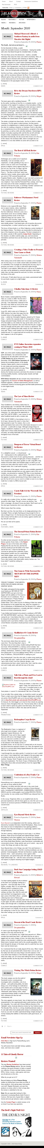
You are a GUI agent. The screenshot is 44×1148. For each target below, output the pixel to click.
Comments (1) (39, 864)
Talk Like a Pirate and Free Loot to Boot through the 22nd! (28, 676)
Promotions (6, 715)
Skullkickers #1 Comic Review (26, 632)
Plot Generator (6, 4)
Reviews (12, 23)
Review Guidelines (13, 1064)
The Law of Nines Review (24, 396)
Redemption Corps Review (24, 719)
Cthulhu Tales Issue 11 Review (26, 288)
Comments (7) (39, 917)
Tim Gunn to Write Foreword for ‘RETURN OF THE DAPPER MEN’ (27, 573)
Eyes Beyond (5, 823)
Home (4, 1)
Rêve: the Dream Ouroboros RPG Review (27, 92)
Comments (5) (39, 284)
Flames (39, 42)
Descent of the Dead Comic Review (28, 922)
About (11, 1)
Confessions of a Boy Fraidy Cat (26, 774)
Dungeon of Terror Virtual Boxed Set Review (27, 446)
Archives (22, 23)
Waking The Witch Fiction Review (27, 970)
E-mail (25, 7)
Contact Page (10, 1102)
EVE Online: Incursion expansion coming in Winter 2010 (27, 345)
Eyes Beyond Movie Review (25, 814)
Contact (18, 1)
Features (12, 19)
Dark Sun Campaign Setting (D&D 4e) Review (28, 871)
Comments (18, 7)
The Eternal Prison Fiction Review (27, 531)
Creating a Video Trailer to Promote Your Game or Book (28, 251)
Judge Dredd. (27, 234)
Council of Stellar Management (22, 380)
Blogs (3, 19)
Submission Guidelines (31, 1)
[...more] (4, 83)
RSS (15, 4)
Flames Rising (22, 13)
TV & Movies (13, 865)
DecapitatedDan (19, 638)
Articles (4, 810)
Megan (39, 96)
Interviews (31, 19)
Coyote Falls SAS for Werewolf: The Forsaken (28, 492)
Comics (4, 339)
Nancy (39, 291)
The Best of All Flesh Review (25, 150)
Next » (9, 1026)
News (3, 23)
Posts (11, 7)
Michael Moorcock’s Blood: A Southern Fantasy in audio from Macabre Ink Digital (26, 36)
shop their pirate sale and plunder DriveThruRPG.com (23, 700)
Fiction (21, 19)
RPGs (3, 146)
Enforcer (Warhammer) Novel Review (26, 199)
